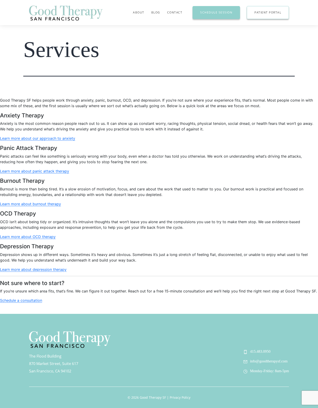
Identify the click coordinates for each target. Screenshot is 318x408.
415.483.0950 (260, 351)
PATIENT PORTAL (267, 12)
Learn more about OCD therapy (28, 236)
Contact (175, 12)
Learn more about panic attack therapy (34, 171)
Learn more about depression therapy (33, 269)
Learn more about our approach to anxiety (37, 138)
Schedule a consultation (21, 300)
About (138, 12)
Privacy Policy (180, 397)
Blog (155, 12)
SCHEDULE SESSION (216, 12)
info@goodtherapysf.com (269, 361)
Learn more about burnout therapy (30, 204)
